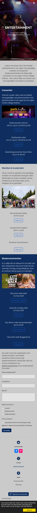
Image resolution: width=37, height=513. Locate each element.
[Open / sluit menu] (34, 3)
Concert (7, 408)
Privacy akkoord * (7, 419)
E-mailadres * (6, 381)
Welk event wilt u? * (8, 404)
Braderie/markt (10, 411)
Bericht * (4, 390)
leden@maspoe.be (9, 366)
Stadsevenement (10, 414)
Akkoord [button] (29, 510)
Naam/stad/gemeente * (9, 372)
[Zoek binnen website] (3, 3)
